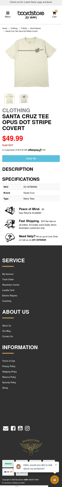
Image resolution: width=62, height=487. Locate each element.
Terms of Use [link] (8, 360)
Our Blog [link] (6, 330)
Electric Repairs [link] (9, 295)
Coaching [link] (6, 300)
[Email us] (5, 427)
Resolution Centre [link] (10, 284)
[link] (13, 427)
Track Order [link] (8, 279)
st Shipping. (31, 221)
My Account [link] (7, 273)
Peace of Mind (29, 209)
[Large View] (9, 99)
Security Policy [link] (9, 382)
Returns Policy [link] (9, 376)
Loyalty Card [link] (8, 290)
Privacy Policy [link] (8, 366)
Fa (20, 221)
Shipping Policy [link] (9, 371)
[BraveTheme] (31, 14)
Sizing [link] (5, 387)
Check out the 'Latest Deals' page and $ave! (31, 1)
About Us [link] (6, 325)
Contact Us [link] (7, 336)
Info (44, 149)
